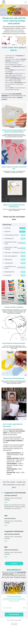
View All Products (14, 614)
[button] (26, 2)
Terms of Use (14, 623)
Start (23, 235)
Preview (22, 228)
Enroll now (14, 563)
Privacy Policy (14, 624)
